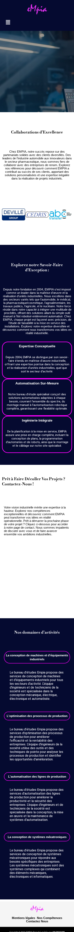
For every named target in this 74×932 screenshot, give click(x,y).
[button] (37, 22)
